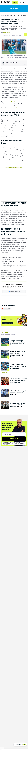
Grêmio (4, 69)
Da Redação (6, 32)
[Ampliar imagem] (14, 46)
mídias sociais (13, 108)
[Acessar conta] (23, 2)
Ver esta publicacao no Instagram (14, 167)
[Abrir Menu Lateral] (26, 2)
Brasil (7, 15)
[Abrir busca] (20, 2)
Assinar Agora (7, 323)
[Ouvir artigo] (3, 63)
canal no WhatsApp (11, 102)
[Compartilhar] (25, 34)
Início (2, 15)
